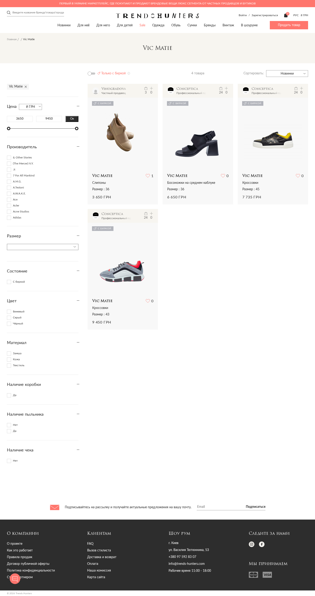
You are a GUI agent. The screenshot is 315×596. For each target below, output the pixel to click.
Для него (103, 25)
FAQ (90, 543)
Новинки (64, 25)
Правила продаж (19, 557)
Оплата (92, 564)
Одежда (158, 25)
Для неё (83, 25)
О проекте (14, 543)
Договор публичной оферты (28, 564)
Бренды (210, 25)
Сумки (192, 25)
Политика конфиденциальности (31, 570)
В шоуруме (249, 25)
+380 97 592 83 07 (182, 557)
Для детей (125, 25)
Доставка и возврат (101, 557)
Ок (72, 118)
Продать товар (289, 25)
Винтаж (228, 25)
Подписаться (255, 506)
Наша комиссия (99, 570)
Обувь (176, 25)
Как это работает (20, 550)
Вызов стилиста (99, 550)
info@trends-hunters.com (187, 564)
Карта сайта (96, 577)
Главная (12, 39)
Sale (142, 25)
